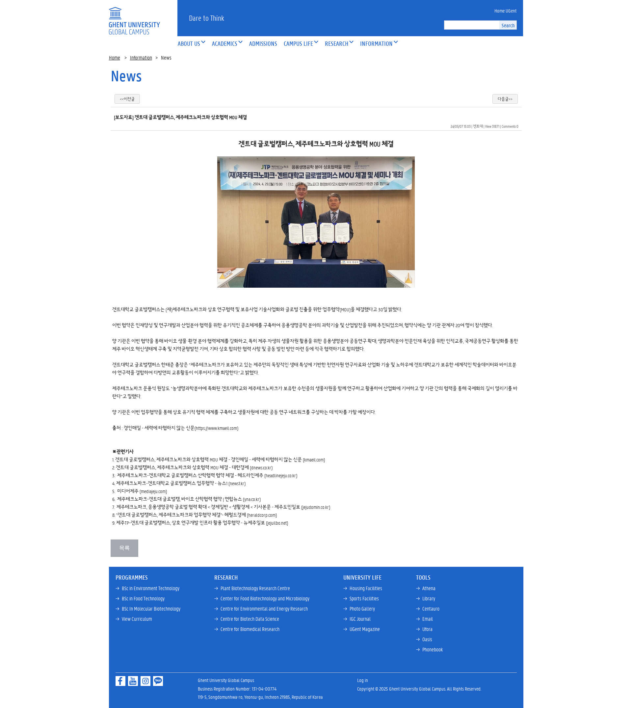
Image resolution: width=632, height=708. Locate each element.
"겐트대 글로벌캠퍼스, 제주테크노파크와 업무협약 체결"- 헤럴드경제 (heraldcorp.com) (196, 514)
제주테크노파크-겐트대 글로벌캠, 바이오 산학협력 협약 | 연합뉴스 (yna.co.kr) (189, 499)
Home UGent (505, 10)
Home (114, 57)
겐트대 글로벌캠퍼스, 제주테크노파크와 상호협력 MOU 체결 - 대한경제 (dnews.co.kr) (194, 467)
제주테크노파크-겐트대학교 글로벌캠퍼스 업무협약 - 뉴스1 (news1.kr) (181, 483)
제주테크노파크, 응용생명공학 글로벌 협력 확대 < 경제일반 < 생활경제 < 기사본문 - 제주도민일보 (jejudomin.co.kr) (223, 507)
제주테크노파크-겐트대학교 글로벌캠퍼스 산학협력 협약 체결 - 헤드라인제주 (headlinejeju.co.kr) (206, 475)
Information (141, 57)
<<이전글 (127, 99)
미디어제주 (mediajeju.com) (142, 491)
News (126, 75)
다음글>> (505, 99)
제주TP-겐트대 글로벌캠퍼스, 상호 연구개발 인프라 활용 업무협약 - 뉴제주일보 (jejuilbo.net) (202, 522)
